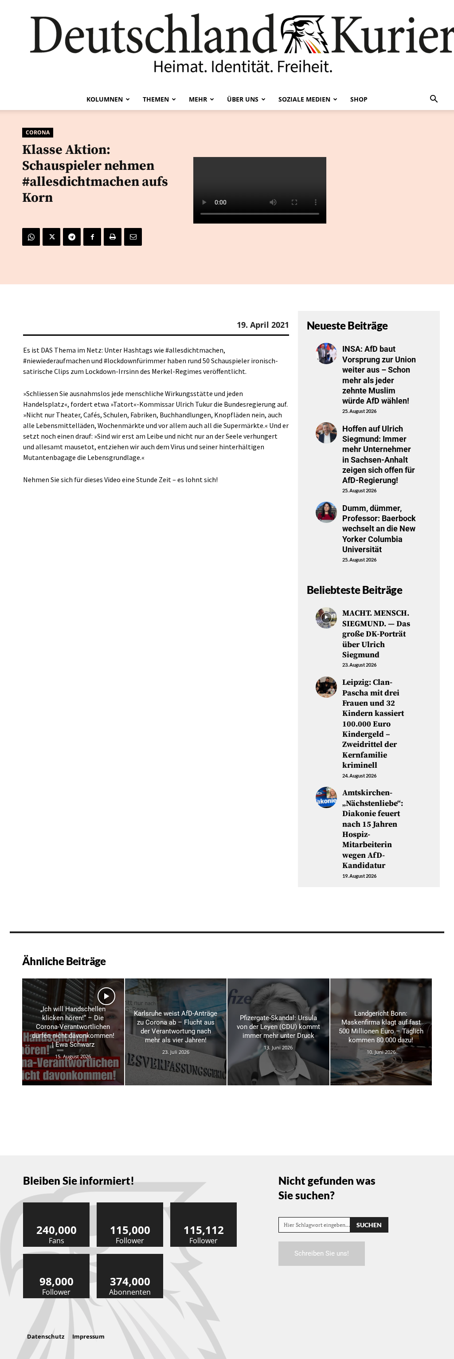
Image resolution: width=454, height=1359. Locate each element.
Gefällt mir (56, 1205)
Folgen (130, 1205)
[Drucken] (112, 237)
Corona (38, 132)
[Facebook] (92, 237)
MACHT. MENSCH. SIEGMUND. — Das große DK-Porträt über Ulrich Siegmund (376, 634)
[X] (51, 237)
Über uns (242, 99)
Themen (156, 99)
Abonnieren (130, 1257)
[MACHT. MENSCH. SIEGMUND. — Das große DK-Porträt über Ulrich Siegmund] (326, 617)
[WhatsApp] (31, 237)
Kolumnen (104, 99)
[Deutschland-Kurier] (227, 44)
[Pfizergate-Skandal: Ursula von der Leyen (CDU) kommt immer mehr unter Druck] (278, 1031)
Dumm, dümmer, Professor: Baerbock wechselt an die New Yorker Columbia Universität (379, 528)
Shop (359, 99)
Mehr (198, 99)
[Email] (133, 237)
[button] (433, 100)
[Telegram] (72, 237)
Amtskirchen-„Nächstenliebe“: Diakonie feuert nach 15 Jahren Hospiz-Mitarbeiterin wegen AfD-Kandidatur (372, 829)
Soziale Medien (304, 99)
